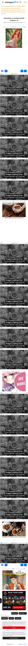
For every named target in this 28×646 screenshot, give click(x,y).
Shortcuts (14, 613)
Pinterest (18, 618)
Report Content (23, 644)
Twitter (11, 618)
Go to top (22, 613)
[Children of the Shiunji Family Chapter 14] (22, 71)
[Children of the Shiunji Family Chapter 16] (25, 71)
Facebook (4, 618)
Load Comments (14, 638)
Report (14, 627)
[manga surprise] (17, 2)
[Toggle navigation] (2, 2)
